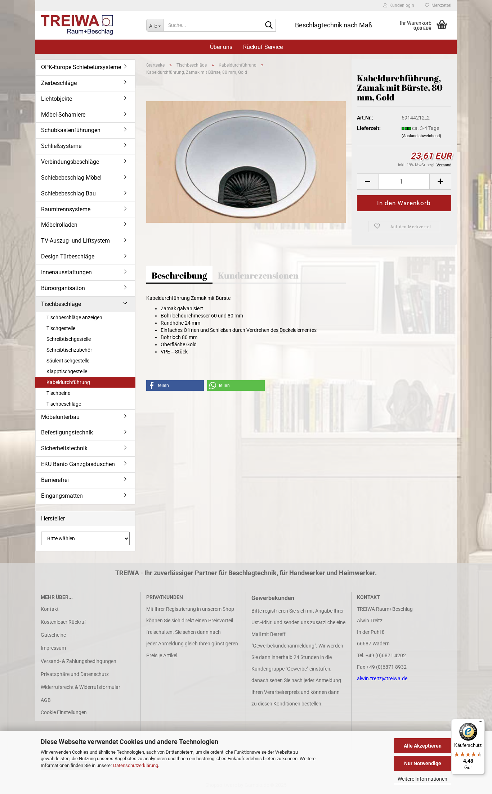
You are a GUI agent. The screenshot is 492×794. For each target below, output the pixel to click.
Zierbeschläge (59, 83)
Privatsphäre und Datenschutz (75, 674)
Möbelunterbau (60, 417)
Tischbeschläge (61, 304)
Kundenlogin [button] (400, 5)
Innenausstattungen (66, 272)
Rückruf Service (263, 47)
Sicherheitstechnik (64, 448)
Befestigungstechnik (67, 432)
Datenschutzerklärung (135, 765)
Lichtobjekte (56, 98)
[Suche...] (269, 25)
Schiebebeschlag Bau (68, 193)
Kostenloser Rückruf (63, 622)
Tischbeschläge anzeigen (74, 317)
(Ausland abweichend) (421, 136)
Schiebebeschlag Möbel (71, 177)
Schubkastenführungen (70, 130)
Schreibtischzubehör (69, 350)
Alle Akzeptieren (423, 746)
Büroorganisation (63, 288)
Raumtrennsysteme (65, 209)
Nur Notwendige (422, 763)
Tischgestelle (60, 328)
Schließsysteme (61, 146)
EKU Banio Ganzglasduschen (78, 464)
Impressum (53, 648)
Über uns (221, 47)
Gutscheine (53, 635)
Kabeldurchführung (68, 382)
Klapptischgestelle (66, 371)
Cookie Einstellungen (64, 712)
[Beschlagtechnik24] (88, 25)
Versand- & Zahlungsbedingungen (78, 661)
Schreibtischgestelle (68, 339)
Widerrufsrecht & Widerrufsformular (80, 687)
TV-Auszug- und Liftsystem (75, 240)
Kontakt (50, 609)
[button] (368, 181)
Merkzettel (440, 5)
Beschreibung (179, 275)
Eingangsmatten (62, 495)
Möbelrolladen (59, 224)
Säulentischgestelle (67, 361)
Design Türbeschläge (67, 256)
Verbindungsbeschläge (70, 161)
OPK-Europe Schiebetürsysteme (81, 67)
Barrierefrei (55, 480)
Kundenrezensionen (258, 275)
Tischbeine (58, 393)
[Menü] (480, 723)
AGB (46, 700)
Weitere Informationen (422, 779)
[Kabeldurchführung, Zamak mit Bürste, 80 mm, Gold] (246, 161)
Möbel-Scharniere (63, 114)
